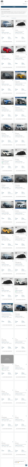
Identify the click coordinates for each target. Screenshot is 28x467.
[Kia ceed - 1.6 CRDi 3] (7, 75)
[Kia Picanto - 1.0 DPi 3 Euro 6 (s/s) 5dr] (7, 230)
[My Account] (25, 1)
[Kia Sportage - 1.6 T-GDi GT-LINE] (20, 178)
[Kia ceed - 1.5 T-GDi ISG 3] (7, 256)
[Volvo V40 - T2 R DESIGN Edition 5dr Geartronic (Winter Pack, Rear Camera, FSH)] (20, 230)
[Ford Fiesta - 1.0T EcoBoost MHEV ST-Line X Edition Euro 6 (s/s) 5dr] (20, 204)
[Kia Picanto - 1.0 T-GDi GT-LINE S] (20, 127)
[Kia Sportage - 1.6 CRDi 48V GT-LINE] (7, 333)
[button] (7, 16)
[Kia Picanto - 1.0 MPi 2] (7, 49)
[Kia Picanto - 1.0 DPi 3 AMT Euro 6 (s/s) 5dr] (7, 436)
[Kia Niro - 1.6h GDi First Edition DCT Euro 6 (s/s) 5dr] (7, 153)
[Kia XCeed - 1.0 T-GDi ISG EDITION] (7, 101)
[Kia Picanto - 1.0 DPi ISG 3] (7, 178)
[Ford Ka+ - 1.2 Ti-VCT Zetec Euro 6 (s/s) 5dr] (20, 23)
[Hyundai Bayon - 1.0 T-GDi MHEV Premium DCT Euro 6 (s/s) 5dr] (7, 411)
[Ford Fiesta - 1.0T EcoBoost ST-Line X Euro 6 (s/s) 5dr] (20, 49)
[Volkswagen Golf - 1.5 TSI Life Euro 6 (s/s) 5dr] (20, 256)
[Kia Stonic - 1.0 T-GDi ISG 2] (20, 411)
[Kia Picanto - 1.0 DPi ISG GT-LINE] (7, 127)
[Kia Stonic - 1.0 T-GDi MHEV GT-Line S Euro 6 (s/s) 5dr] (20, 436)
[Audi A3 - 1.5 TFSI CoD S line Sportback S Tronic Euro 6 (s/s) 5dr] (20, 333)
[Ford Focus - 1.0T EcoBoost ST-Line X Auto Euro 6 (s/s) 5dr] (20, 385)
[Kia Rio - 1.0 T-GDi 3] (7, 281)
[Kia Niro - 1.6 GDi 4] (20, 281)
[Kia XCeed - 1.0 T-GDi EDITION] (20, 153)
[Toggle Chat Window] (26, 465)
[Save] (12, 29)
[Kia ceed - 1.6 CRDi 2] (7, 23)
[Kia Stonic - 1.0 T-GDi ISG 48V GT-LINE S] (7, 462)
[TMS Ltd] (2, 1)
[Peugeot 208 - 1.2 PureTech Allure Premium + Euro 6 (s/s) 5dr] (20, 101)
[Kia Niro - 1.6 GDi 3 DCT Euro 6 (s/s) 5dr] (7, 359)
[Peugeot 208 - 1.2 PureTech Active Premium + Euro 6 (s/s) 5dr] (20, 75)
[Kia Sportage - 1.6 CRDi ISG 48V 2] (20, 307)
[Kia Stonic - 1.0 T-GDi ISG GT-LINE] (7, 385)
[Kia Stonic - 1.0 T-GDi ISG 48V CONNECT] (7, 204)
